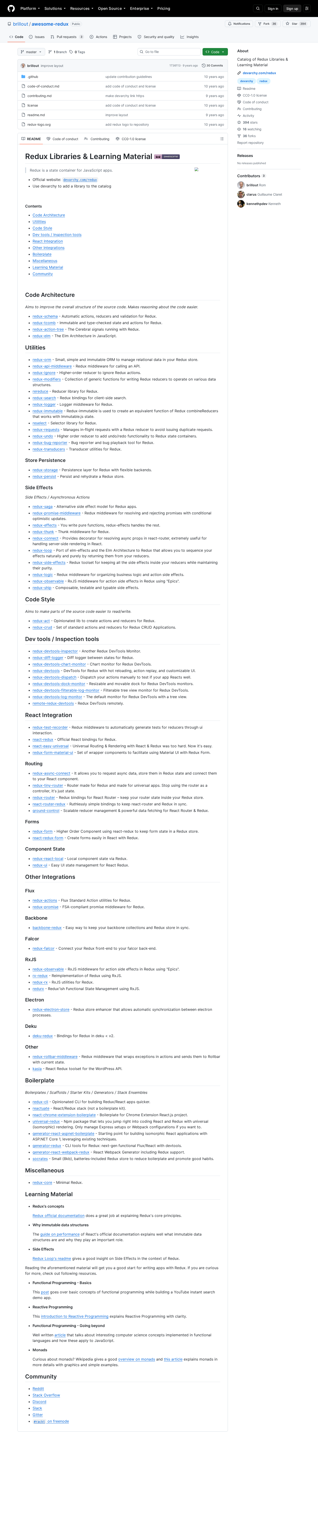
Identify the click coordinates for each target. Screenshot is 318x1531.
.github (32, 77)
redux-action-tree (48, 329)
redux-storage (45, 470)
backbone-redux (47, 927)
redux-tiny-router (48, 785)
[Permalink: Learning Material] (22, 1194)
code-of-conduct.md (43, 86)
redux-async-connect (51, 773)
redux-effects (45, 525)
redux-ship (42, 587)
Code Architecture (49, 215)
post (45, 1292)
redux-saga (43, 506)
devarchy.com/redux (259, 73)
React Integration (48, 241)
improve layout (52, 66)
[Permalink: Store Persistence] (22, 460)
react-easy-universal (51, 746)
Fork (270, 23)
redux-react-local (48, 858)
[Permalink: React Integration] (22, 715)
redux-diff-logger (48, 657)
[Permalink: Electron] (22, 1000)
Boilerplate (42, 254)
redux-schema (45, 316)
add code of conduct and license (130, 86)
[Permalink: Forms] (22, 821)
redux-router (44, 797)
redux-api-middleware (52, 366)
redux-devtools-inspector (55, 651)
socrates (40, 1158)
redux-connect (45, 538)
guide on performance (60, 1234)
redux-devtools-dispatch (54, 677)
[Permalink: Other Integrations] (22, 876)
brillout (20, 24)
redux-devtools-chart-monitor (59, 664)
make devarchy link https (124, 96)
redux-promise (45, 906)
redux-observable (48, 581)
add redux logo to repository (127, 124)
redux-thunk (43, 531)
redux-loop (42, 550)
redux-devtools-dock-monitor (59, 683)
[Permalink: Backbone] (22, 918)
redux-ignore (44, 372)
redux (263, 81)
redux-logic (43, 574)
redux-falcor (43, 948)
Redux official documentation (59, 1215)
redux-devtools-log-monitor (57, 696)
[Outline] (222, 138)
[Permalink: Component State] (22, 849)
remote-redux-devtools (53, 703)
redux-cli (40, 1101)
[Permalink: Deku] (22, 1026)
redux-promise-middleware (57, 513)
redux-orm (42, 359)
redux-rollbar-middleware (55, 1056)
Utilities (39, 221)
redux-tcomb (44, 322)
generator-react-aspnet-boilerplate (63, 1133)
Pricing (163, 8)
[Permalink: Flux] (22, 890)
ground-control (46, 810)
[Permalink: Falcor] (22, 938)
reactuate (41, 1108)
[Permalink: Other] (22, 1047)
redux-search (44, 397)
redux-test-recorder (50, 727)
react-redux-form (48, 837)
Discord (39, 1401)
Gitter (38, 1414)
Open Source (110, 8)
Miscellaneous (45, 260)
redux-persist (44, 476)
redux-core (42, 1182)
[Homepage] (11, 8)
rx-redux (40, 975)
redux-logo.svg (39, 124)
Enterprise (139, 8)
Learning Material (48, 267)
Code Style (42, 228)
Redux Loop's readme (52, 1258)
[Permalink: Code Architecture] (22, 294)
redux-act (41, 620)
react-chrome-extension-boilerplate (64, 1114)
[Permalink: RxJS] (22, 959)
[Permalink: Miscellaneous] (22, 1170)
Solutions (53, 8)
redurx (38, 988)
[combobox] (171, 51)
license (32, 105)
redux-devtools (46, 670)
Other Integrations (48, 247)
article (60, 1335)
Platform (28, 8)
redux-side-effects (49, 562)
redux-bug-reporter (50, 442)
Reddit (38, 1388)
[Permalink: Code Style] (22, 599)
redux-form (43, 831)
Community (43, 273)
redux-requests (46, 429)
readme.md (36, 115)
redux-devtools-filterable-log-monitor (66, 690)
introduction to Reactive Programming (74, 1316)
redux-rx (40, 982)
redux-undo (43, 436)
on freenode (51, 1421)
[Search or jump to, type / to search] (258, 8)
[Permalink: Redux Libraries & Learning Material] (22, 156)
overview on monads (136, 1359)
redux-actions (45, 900)
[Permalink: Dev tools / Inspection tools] (22, 639)
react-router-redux (49, 804)
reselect (40, 423)
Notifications (241, 23)
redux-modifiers (47, 379)
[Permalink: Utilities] (22, 347)
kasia (37, 1068)
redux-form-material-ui (53, 752)
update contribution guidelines (128, 77)
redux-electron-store (51, 1009)
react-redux (43, 739)
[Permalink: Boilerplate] (22, 1080)
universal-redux (46, 1121)
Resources (80, 8)
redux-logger (44, 404)
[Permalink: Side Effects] (22, 487)
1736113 (175, 65)
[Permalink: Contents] (22, 206)
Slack (37, 1408)
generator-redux (47, 1145)
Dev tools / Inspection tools (57, 234)
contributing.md (39, 96)
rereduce (40, 391)
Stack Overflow (46, 1395)
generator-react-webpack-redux (61, 1152)
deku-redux (43, 1035)
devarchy (246, 81)
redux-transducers (49, 449)
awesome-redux (50, 24)
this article (173, 1359)
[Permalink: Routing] (22, 763)
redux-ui (40, 865)
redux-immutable (48, 411)
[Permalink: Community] (22, 1376)
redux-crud (42, 627)
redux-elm (42, 335)
